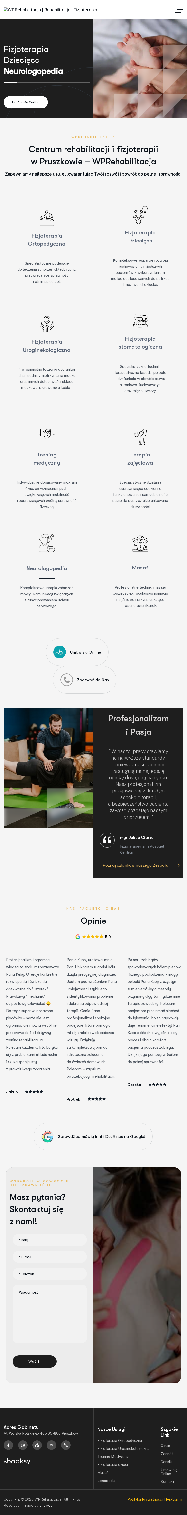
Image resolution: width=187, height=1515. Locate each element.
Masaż (140, 567)
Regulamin (174, 1499)
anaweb (46, 1505)
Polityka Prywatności (145, 1499)
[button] (93, 937)
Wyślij (34, 1361)
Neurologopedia (46, 568)
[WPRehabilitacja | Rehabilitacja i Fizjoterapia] (50, 10)
